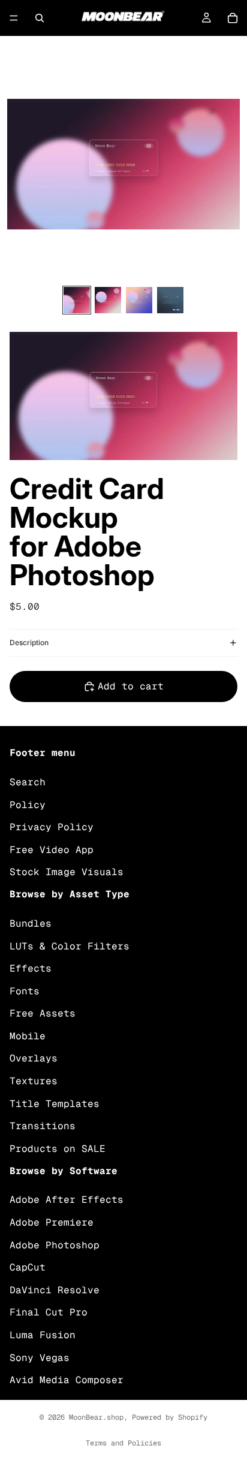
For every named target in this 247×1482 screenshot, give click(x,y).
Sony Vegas (40, 1357)
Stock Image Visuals (66, 872)
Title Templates (55, 1103)
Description (29, 642)
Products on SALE (58, 1148)
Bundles (31, 923)
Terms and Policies (123, 1443)
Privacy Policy (52, 827)
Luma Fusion (43, 1335)
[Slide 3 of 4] (139, 300)
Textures (34, 1081)
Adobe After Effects (66, 1199)
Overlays (34, 1058)
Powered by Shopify (169, 1417)
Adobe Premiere (52, 1222)
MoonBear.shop (96, 1417)
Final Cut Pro (49, 1312)
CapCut (28, 1267)
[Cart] (232, 18)
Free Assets (43, 1013)
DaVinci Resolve (55, 1290)
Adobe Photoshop (55, 1244)
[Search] (39, 18)
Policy (28, 804)
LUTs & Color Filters (69, 945)
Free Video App (52, 849)
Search (28, 782)
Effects (31, 968)
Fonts (25, 990)
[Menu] (14, 18)
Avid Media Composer (66, 1380)
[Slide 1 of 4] (77, 300)
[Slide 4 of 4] (170, 300)
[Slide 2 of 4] (108, 300)
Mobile (28, 1036)
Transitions (43, 1126)
